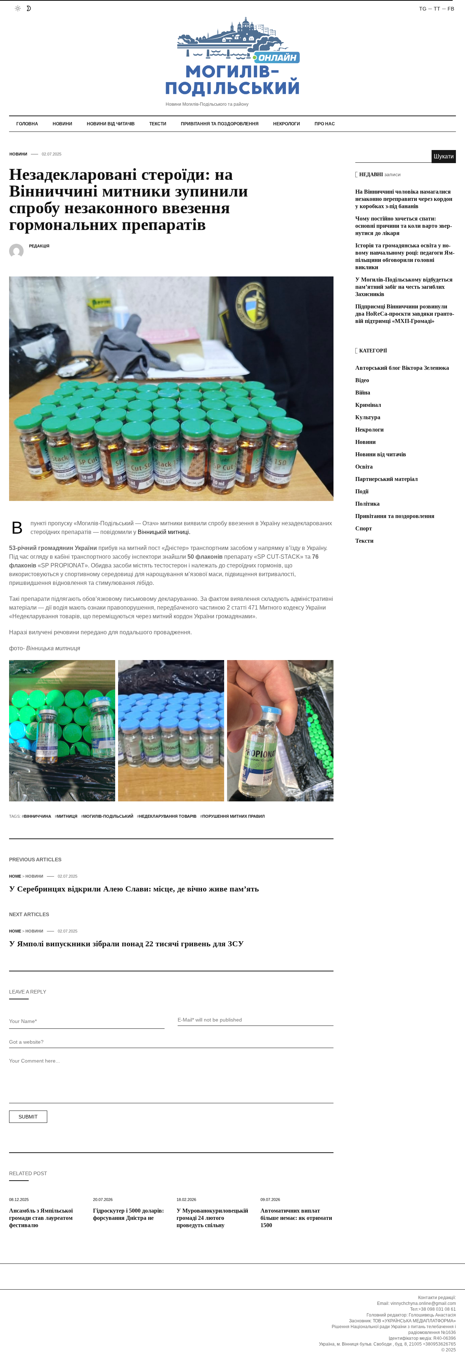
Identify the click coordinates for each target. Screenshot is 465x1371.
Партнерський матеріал (386, 479)
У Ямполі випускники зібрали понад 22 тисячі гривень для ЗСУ (126, 943)
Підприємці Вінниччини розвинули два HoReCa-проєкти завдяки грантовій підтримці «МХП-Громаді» (404, 313)
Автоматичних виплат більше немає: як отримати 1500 (296, 1218)
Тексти (157, 123)
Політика (367, 504)
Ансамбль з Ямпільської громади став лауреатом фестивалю (41, 1218)
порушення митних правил (233, 816)
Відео (362, 380)
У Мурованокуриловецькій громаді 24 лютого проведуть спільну (212, 1218)
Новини (62, 123)
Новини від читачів (111, 123)
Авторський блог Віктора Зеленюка (402, 368)
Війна (362, 392)
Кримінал (368, 405)
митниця (67, 816)
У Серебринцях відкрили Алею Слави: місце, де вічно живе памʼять (134, 888)
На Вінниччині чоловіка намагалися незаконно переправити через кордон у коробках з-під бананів (403, 199)
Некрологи (286, 123)
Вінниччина (37, 816)
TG (422, 9)
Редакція (39, 246)
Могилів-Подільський (108, 816)
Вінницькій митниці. (164, 532)
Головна (27, 123)
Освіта (364, 467)
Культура (367, 417)
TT (437, 9)
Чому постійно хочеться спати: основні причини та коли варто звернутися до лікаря (403, 225)
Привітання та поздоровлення (220, 123)
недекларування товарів (168, 816)
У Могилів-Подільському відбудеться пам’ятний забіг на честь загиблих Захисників (404, 286)
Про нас (325, 123)
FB (451, 9)
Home (15, 876)
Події (361, 491)
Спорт (363, 528)
